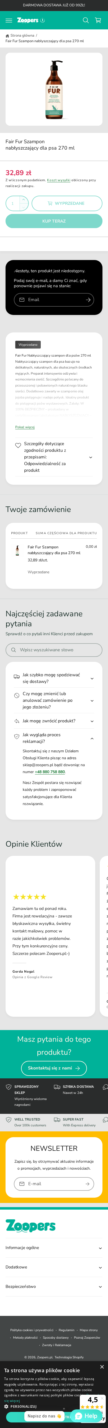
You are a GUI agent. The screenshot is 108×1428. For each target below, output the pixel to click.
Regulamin (66, 1330)
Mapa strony (89, 1330)
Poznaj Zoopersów (87, 1337)
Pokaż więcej (25, 427)
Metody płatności (25, 1337)
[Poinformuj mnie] (88, 300)
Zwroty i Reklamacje (56, 1345)
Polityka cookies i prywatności (31, 1330)
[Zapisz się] (87, 1183)
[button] (9, 20)
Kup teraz (54, 221)
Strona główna (22, 35)
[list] (54, 937)
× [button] (102, 1367)
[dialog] (54, 1394)
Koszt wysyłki (58, 180)
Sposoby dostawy (56, 1337)
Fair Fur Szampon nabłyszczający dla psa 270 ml (45, 41)
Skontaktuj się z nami (50, 1068)
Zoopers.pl (44, 1357)
